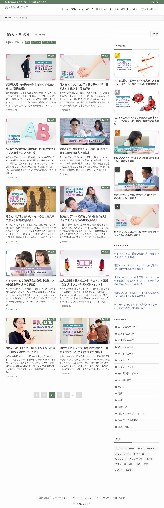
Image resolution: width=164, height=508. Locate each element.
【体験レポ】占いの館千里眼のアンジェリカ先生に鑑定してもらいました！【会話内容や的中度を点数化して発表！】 (136, 281)
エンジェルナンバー (128, 327)
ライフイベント (49, 42)
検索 (155, 34)
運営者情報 (44, 498)
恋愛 (27, 42)
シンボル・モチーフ (147, 448)
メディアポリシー (61, 498)
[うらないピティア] (16, 9)
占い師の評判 (124, 380)
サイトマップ (103, 498)
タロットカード (126, 353)
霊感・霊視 (123, 426)
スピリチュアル (126, 347)
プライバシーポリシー (83, 498)
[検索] (157, 2)
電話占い (122, 406)
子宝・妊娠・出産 (123, 464)
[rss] (153, 2)
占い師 (149, 459)
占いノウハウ (136, 459)
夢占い (121, 386)
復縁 (138, 464)
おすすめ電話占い (127, 340)
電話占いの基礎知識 (128, 420)
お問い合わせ (119, 498)
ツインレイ (36, 42)
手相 (120, 400)
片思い (118, 469)
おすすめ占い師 (126, 333)
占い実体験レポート (128, 373)
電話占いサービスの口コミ (131, 413)
